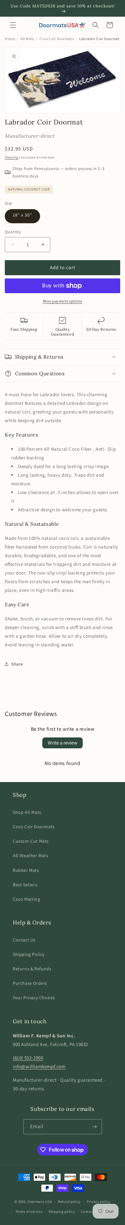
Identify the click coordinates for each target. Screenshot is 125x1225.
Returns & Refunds (32, 969)
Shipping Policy (29, 954)
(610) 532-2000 (28, 1058)
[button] (13, 25)
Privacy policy (99, 1201)
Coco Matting (26, 899)
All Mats (27, 38)
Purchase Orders (30, 983)
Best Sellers (25, 885)
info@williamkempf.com (39, 1066)
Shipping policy (61, 1211)
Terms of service (28, 1211)
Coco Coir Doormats (56, 38)
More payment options (62, 301)
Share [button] (17, 664)
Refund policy (69, 1201)
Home (10, 38)
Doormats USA (40, 1201)
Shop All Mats (27, 812)
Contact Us (24, 940)
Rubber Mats (26, 870)
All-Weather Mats (30, 855)
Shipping (11, 157)
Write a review (62, 742)
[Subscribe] (95, 1126)
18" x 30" (22, 215)
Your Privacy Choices (34, 997)
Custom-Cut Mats (31, 841)
